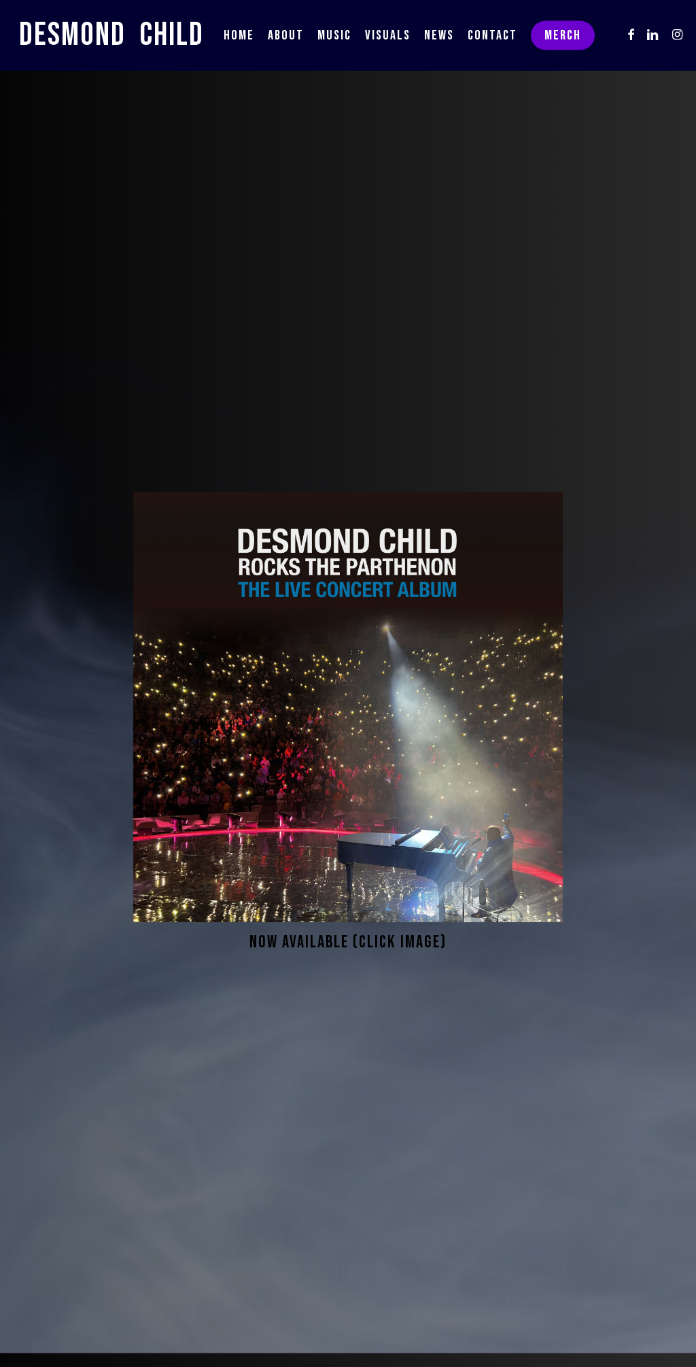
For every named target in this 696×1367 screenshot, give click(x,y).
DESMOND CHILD (111, 35)
